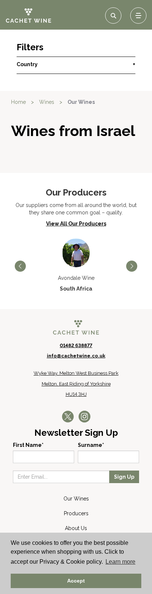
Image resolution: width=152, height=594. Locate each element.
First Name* (28, 445)
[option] (76, 265)
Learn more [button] (120, 562)
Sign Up (124, 477)
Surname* (91, 445)
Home (18, 102)
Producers (76, 513)
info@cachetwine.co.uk (76, 356)
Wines (46, 102)
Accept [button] (76, 581)
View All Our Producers (76, 224)
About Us (76, 528)
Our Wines (76, 499)
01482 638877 (76, 345)
